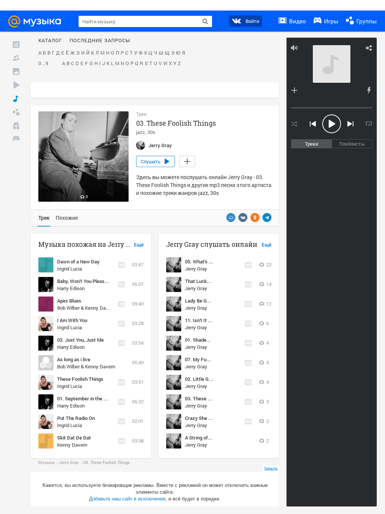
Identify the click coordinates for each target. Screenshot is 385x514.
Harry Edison (71, 288)
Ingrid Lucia (69, 268)
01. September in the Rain (85, 398)
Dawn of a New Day (78, 261)
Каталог (50, 41)
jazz (140, 132)
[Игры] (16, 139)
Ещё (139, 245)
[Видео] (16, 85)
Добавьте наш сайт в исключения (127, 499)
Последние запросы (100, 41)
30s (151, 132)
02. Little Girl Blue (204, 379)
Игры (330, 21)
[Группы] (16, 112)
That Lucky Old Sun (206, 281)
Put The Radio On (76, 418)
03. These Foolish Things (212, 398)
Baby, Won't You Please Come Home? (97, 281)
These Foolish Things (80, 379)
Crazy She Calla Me (206, 418)
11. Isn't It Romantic (207, 320)
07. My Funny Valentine (210, 359)
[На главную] (38, 21)
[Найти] (205, 21)
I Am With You (72, 320)
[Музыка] (16, 98)
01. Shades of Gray (205, 339)
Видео (297, 21)
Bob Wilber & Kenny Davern (86, 307)
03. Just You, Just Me (80, 339)
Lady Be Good (200, 300)
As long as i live (73, 359)
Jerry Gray (196, 268)
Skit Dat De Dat (74, 437)
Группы (366, 21)
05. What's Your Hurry (208, 261)
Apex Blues (69, 300)
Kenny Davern (72, 444)
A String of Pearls (204, 437)
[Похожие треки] (368, 90)
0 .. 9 (43, 64)
